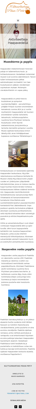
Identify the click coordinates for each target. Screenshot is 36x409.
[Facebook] (15, 406)
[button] (18, 20)
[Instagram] (20, 406)
